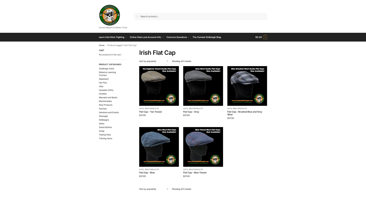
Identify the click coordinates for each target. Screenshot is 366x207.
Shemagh (103, 116)
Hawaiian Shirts (106, 90)
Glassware (104, 79)
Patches (103, 108)
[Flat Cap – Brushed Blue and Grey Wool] (247, 86)
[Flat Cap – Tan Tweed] (159, 86)
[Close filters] (128, 50)
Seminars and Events (109, 112)
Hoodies (103, 93)
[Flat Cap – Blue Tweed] (203, 147)
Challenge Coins (106, 68)
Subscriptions (105, 127)
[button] (261, 37)
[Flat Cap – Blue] (159, 147)
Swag (101, 131)
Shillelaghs (104, 120)
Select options (159, 121)
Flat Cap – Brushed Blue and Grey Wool (244, 113)
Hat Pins (103, 82)
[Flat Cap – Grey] (203, 86)
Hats (141, 109)
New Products (152, 109)
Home (101, 45)
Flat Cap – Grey (191, 111)
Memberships (105, 101)
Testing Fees (105, 134)
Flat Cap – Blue (147, 172)
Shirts (101, 123)
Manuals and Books (108, 97)
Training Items (105, 138)
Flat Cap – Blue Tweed (194, 172)
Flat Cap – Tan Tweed (150, 111)
